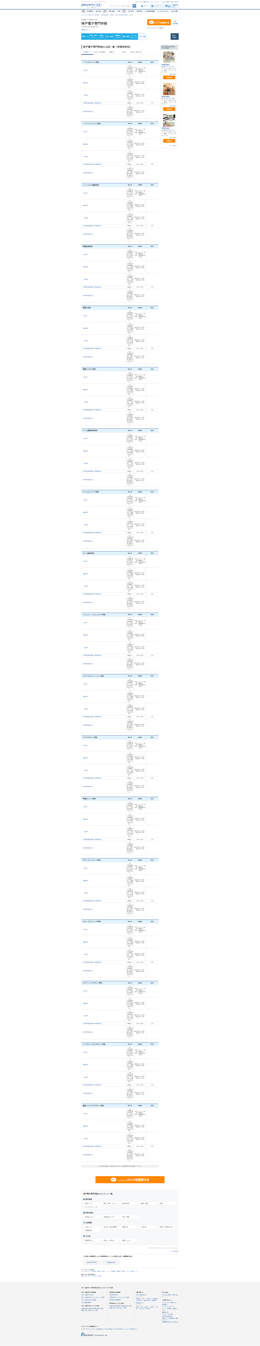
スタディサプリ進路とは (141, 2)
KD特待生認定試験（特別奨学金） (92, 103)
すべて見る (173, 145)
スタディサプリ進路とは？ (169, 1302)
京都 (86, 1275)
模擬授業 (113, 1271)
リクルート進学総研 (96, 1329)
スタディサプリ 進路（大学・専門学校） (90, 15)
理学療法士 (154, 1300)
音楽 (142, 1307)
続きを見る (173, 74)
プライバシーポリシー (168, 1306)
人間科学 (152, 1307)
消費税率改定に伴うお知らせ (170, 1322)
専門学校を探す (104, 15)
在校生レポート (101, 36)
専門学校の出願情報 (114, 1300)
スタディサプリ (85, 1329)
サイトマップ (154, 2)
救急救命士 (138, 1298)
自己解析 (98, 11)
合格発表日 (88, 1230)
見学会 (103, 1271)
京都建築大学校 (111, 1262)
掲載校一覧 (165, 1312)
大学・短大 (130, 11)
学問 (119, 11)
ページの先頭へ (174, 1251)
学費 (161, 1203)
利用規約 (164, 1304)
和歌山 (99, 1275)
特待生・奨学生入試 (136, 52)
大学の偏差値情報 (86, 1302)
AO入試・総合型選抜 (99, 52)
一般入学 (85, 95)
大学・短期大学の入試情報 (88, 1300)
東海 (98, 1308)
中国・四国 (88, 1310)
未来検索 (90, 11)
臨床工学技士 (147, 1300)
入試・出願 (174, 11)
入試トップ (88, 1227)
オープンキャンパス (163, 11)
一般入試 (123, 52)
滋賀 (82, 1275)
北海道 (83, 1308)
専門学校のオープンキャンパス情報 (119, 1297)
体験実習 (119, 1271)
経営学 (137, 1307)
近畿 (82, 1310)
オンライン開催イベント (132, 1271)
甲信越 (94, 1308)
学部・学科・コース (109, 1203)
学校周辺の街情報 (167, 1316)
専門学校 (139, 11)
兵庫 (117, 15)
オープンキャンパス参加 (155, 28)
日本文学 (146, 1307)
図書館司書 (155, 1298)
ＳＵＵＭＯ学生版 (107, 1329)
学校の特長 (125, 1203)
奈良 (96, 1275)
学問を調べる (139, 1303)
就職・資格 (126, 36)
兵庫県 (98, 1271)
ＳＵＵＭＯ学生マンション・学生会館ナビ (124, 1329)
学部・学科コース (93, 36)
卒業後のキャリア (117, 36)
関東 (90, 1308)
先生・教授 (109, 36)
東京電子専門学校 (92, 1262)
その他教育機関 (150, 11)
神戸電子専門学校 (123, 15)
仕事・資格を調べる (141, 1295)
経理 (144, 1298)
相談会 (123, 1271)
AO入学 (85, 70)
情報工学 (148, 1308)
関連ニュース (126, 1240)
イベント (108, 1271)
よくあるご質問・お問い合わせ (169, 2)
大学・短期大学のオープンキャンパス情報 (92, 1297)
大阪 (89, 1275)
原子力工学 (142, 1308)
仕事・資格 (111, 11)
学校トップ (85, 36)
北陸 (101, 1308)
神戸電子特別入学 (88, 111)
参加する (169, 77)
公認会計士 (148, 1298)
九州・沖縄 (95, 1310)
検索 (134, 6)
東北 (87, 1308)
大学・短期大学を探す (87, 1295)
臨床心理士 (139, 1300)
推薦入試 (111, 52)
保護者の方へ (89, 1240)
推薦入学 (85, 83)
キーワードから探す (167, 1314)
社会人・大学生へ (174, 36)
